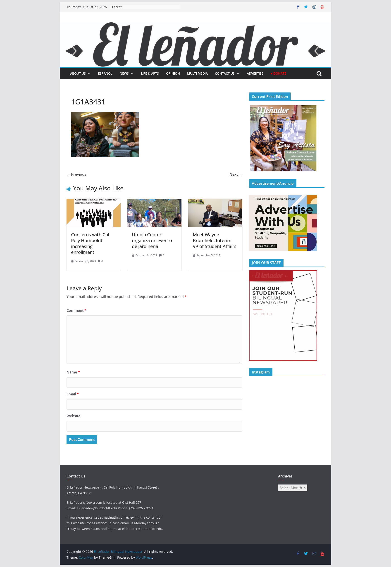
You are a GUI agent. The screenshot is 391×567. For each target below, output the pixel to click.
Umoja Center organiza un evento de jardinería (152, 240)
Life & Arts (150, 73)
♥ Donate (278, 73)
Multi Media (197, 73)
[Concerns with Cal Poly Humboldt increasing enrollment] (94, 201)
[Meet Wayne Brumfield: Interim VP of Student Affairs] (215, 201)
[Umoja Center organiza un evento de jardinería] (154, 201)
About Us (78, 73)
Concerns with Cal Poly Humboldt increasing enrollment (90, 243)
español (105, 73)
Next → (235, 174)
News (124, 73)
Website (73, 415)
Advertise (255, 73)
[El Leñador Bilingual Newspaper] (195, 25)
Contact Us (225, 73)
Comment (76, 310)
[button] (88, 73)
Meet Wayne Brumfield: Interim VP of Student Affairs (214, 240)
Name (73, 372)
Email (73, 394)
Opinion (173, 73)
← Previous (76, 174)
